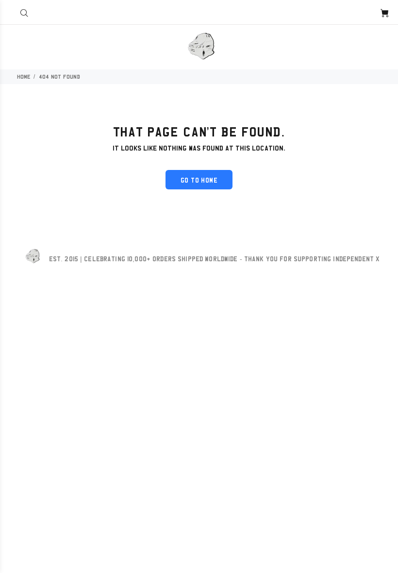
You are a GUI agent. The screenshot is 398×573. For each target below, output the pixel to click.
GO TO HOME (199, 180)
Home (24, 77)
